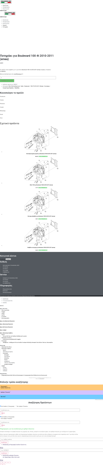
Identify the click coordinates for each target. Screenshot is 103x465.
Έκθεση (35, 375)
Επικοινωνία (44, 375)
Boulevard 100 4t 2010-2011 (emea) (31, 69)
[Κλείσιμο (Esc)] (1, 462)
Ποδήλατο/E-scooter (22, 336)
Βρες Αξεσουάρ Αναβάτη (6, 333)
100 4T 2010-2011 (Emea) (36, 86)
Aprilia (3, 315)
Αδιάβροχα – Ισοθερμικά (9, 342)
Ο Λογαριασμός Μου (28, 375)
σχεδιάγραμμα (18, 74)
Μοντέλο (3, 396)
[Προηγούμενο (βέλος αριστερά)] (1, 464)
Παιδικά (14, 336)
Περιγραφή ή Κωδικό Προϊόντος (5, 387)
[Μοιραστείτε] (4, 462)
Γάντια (16, 342)
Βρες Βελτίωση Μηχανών (6, 327)
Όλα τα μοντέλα (5, 310)
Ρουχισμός (4, 340)
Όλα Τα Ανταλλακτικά (14, 86)
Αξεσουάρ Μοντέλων (6, 347)
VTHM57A (2, 71)
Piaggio (3, 311)
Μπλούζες (29, 342)
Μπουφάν (34, 342)
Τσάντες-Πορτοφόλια (47, 342)
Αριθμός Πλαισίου (5, 392)
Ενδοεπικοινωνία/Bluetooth (10, 339)
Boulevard (26, 86)
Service (39, 375)
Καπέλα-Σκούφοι (22, 342)
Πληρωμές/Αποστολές (6, 375)
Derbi (22, 86)
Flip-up (4, 336)
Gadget (3, 365)
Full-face (8, 336)
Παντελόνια (39, 342)
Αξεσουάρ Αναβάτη (6, 348)
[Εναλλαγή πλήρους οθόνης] (6, 462)
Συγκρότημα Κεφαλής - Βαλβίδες (11, 88)
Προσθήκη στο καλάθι (7, 80)
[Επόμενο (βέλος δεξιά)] (4, 464)
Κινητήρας (47, 86)
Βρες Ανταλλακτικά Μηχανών (7, 321)
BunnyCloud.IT (37, 295)
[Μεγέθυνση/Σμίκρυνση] (9, 462)
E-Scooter (3, 316)
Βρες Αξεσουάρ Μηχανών (6, 324)
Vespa (2, 313)
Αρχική (1, 305)
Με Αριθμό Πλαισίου (22, 406)
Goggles (19, 339)
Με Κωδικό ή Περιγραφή (7, 406)
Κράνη (3, 334)
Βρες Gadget (3, 330)
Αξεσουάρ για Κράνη (6, 337)
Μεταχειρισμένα (5, 318)
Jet (11, 336)
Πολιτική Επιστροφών (17, 375)
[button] (40, 97)
